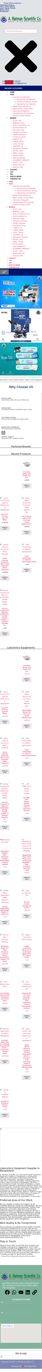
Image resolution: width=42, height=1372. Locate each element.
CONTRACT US (15, 179)
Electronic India (18, 130)
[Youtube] (21, 1292)
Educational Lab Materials (26, 99)
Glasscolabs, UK (19, 165)
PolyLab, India (18, 167)
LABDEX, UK (17, 139)
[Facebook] (7, 1292)
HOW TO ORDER (15, 176)
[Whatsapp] (14, 1292)
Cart (11, 172)
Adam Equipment (19, 158)
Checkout (13, 169)
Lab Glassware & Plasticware (23, 113)
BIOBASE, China (18, 123)
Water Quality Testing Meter (23, 109)
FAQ (11, 174)
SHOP (12, 94)
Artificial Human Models (21, 116)
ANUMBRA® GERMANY (21, 160)
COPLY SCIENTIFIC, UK (21, 125)
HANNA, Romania (19, 135)
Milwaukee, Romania (20, 148)
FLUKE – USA (18, 162)
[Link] (34, 1292)
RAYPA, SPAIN (18, 155)
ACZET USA (17, 121)
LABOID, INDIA (18, 141)
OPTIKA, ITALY (18, 151)
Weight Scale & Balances (22, 106)
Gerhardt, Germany (20, 132)
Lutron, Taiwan (18, 144)
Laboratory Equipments (21, 97)
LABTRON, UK (18, 146)
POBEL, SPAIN (18, 153)
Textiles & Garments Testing (27, 102)
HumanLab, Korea (19, 137)
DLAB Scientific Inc (20, 128)
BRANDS (13, 118)
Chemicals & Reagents (21, 111)
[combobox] (21, 31)
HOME (12, 92)
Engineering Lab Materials (26, 104)
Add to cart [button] (26, 486)
